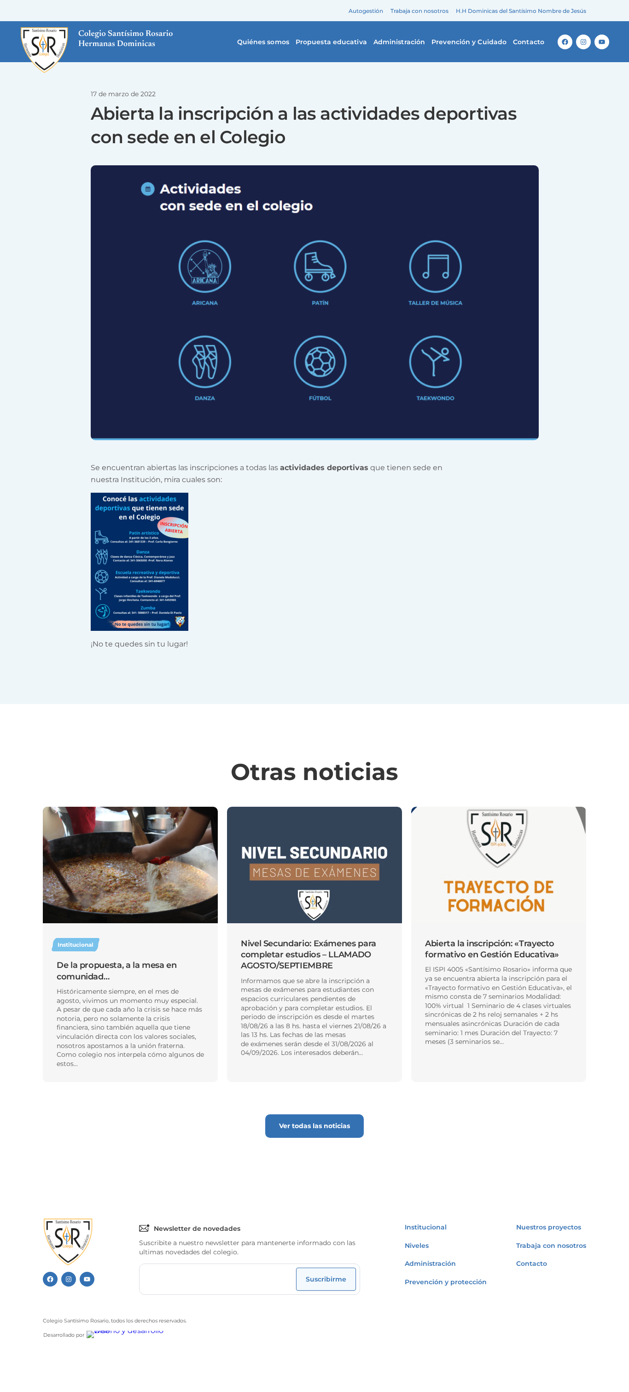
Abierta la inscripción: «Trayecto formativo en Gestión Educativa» (492, 949)
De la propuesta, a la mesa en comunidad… (117, 970)
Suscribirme (326, 1279)
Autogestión (366, 10)
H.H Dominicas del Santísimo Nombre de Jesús (521, 10)
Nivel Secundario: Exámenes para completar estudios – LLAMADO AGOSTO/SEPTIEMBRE (308, 954)
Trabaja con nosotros (419, 10)
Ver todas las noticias (314, 1126)
